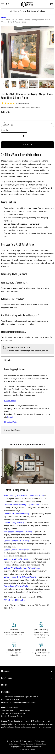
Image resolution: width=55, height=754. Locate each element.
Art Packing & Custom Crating (17, 586)
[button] (14, 84)
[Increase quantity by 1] (23, 135)
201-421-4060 (10, 600)
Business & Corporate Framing (17, 559)
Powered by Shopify (27, 749)
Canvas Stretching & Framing (16, 540)
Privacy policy (27, 741)
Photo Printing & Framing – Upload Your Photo (24, 495)
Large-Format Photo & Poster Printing (20, 577)
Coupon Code (41, 744)
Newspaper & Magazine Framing (18, 531)
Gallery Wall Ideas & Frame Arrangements (22, 568)
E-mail (10, 417)
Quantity (4, 130)
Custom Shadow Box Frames (16, 549)
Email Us (22, 600)
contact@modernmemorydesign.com (21, 702)
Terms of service (13, 741)
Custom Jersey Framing (14, 522)
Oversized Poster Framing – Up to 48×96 (21, 504)
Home (3, 17)
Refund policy (40, 741)
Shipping (8, 360)
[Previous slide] (3, 84)
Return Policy (10, 400)
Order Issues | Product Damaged (21, 744)
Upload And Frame (12, 430)
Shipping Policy (11, 422)
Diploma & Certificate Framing (16, 513)
